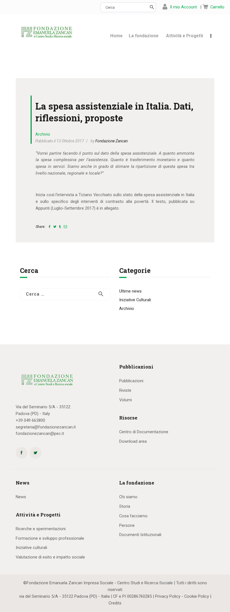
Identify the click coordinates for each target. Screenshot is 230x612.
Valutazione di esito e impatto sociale (50, 557)
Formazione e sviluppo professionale (50, 538)
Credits (115, 603)
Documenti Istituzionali (140, 534)
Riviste (125, 390)
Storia (124, 506)
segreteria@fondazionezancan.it (46, 427)
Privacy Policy (167, 596)
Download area (133, 441)
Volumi (125, 399)
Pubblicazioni (131, 380)
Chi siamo (128, 496)
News (21, 496)
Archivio (42, 134)
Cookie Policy (196, 596)
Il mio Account (183, 7)
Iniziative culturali (31, 547)
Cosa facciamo (133, 515)
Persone (127, 525)
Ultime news (130, 291)
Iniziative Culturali (135, 299)
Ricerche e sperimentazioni (41, 528)
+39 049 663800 (30, 420)
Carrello (217, 7)
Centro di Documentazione (143, 431)
